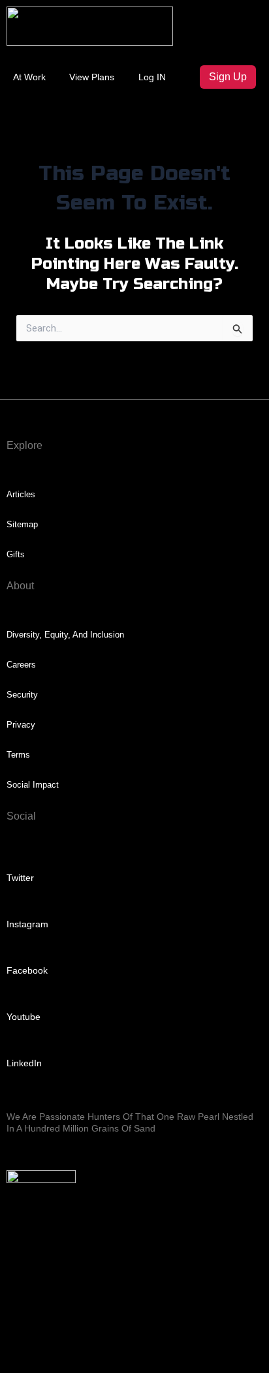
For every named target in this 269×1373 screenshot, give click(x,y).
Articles (21, 494)
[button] (229, 20)
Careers (21, 665)
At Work (29, 77)
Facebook (27, 970)
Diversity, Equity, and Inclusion (65, 635)
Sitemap (22, 524)
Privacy (21, 725)
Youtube (23, 1016)
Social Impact (33, 785)
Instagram (27, 924)
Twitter (20, 877)
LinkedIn (24, 1063)
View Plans (91, 77)
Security (22, 695)
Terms (18, 755)
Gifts (16, 554)
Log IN (152, 77)
